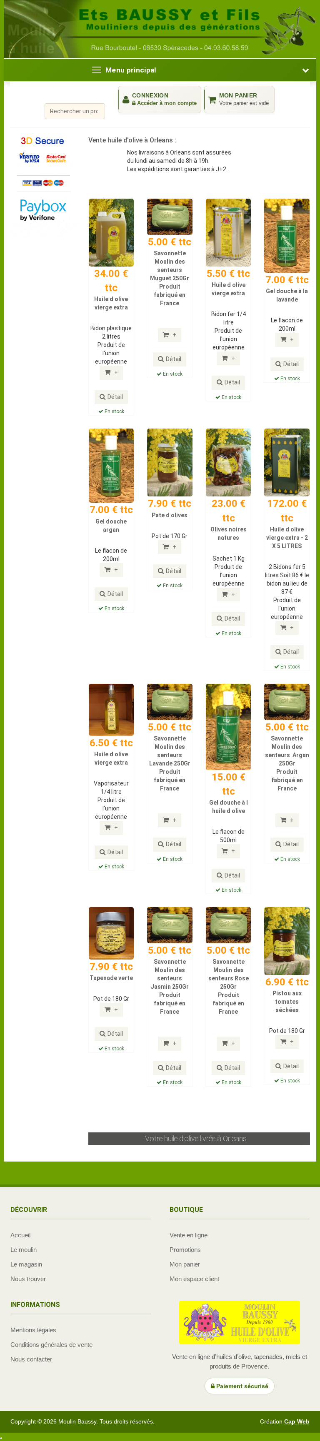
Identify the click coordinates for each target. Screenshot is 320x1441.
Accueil (20, 1235)
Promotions (185, 1249)
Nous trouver (28, 1278)
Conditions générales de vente (51, 1344)
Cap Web (297, 1421)
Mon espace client (194, 1278)
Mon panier (185, 1264)
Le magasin (26, 1264)
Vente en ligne (189, 1235)
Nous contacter (31, 1359)
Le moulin (23, 1249)
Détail (115, 397)
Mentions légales (33, 1330)
